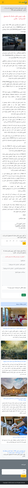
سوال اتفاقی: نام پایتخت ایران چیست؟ (17, 288)
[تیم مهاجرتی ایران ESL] (23, 2)
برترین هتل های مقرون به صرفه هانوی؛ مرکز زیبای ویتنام (14, 328)
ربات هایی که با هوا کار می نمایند (19, 437)
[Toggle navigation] (3, 2)
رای (24, 243)
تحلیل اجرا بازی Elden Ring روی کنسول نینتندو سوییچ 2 (14, 361)
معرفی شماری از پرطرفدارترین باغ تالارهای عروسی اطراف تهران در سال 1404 (14, 399)
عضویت (23, 476)
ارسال (23, 295)
